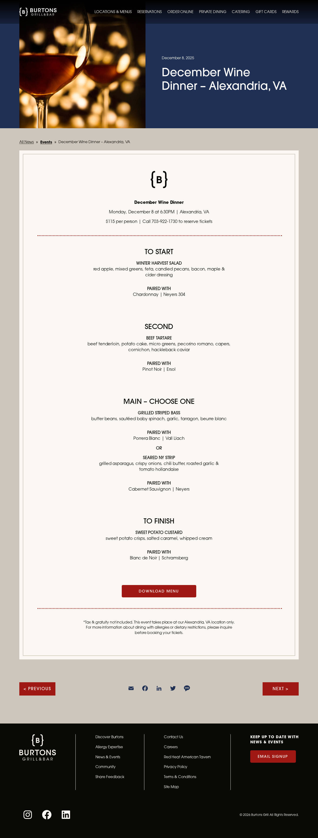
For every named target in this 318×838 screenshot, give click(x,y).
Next (278, 688)
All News (26, 141)
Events (46, 141)
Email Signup (273, 756)
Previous (39, 688)
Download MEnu (159, 591)
